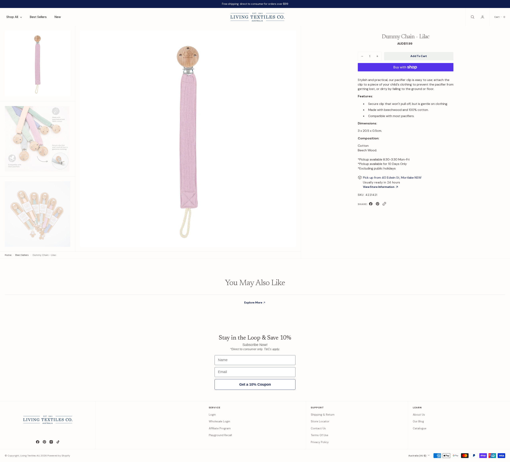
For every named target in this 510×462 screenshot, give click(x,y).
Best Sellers (22, 255)
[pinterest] (378, 205)
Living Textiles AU (30, 455)
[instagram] (51, 441)
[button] (483, 17)
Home (8, 255)
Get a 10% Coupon (255, 384)
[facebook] (371, 205)
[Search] (472, 17)
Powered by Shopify (58, 455)
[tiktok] (58, 441)
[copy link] (384, 205)
